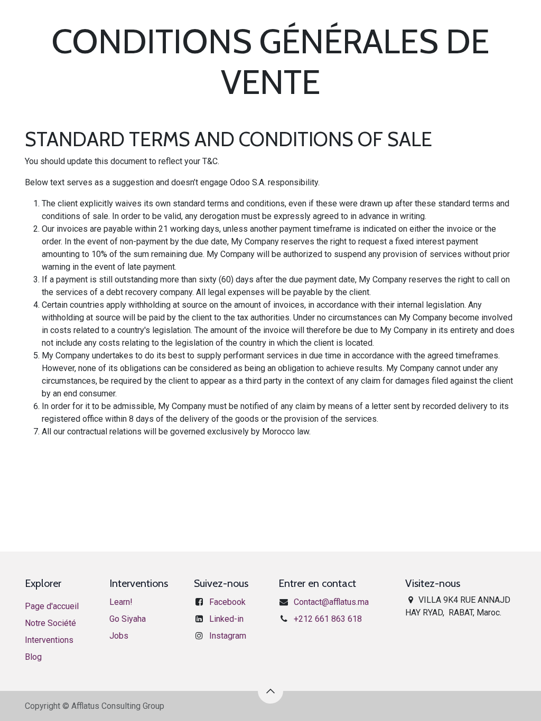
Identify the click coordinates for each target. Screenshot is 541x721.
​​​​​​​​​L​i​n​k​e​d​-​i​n (226, 619)
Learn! (121, 602)
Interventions (49, 640)
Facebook (227, 602)
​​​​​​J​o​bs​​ (118, 636)
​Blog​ (33, 657)
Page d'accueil (52, 606)
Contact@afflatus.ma (331, 602)
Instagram (227, 636)
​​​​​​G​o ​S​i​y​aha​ (127, 619)
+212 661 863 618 (328, 619)
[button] (270, 691)
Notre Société (50, 623)
